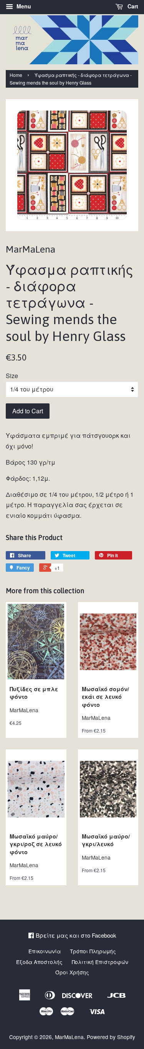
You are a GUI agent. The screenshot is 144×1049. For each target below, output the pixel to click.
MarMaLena (69, 1037)
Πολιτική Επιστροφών (100, 962)
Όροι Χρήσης (72, 972)
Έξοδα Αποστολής (39, 962)
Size (12, 375)
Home (16, 75)
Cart (132, 6)
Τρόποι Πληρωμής (93, 951)
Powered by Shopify (111, 1037)
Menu (23, 6)
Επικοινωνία (44, 951)
